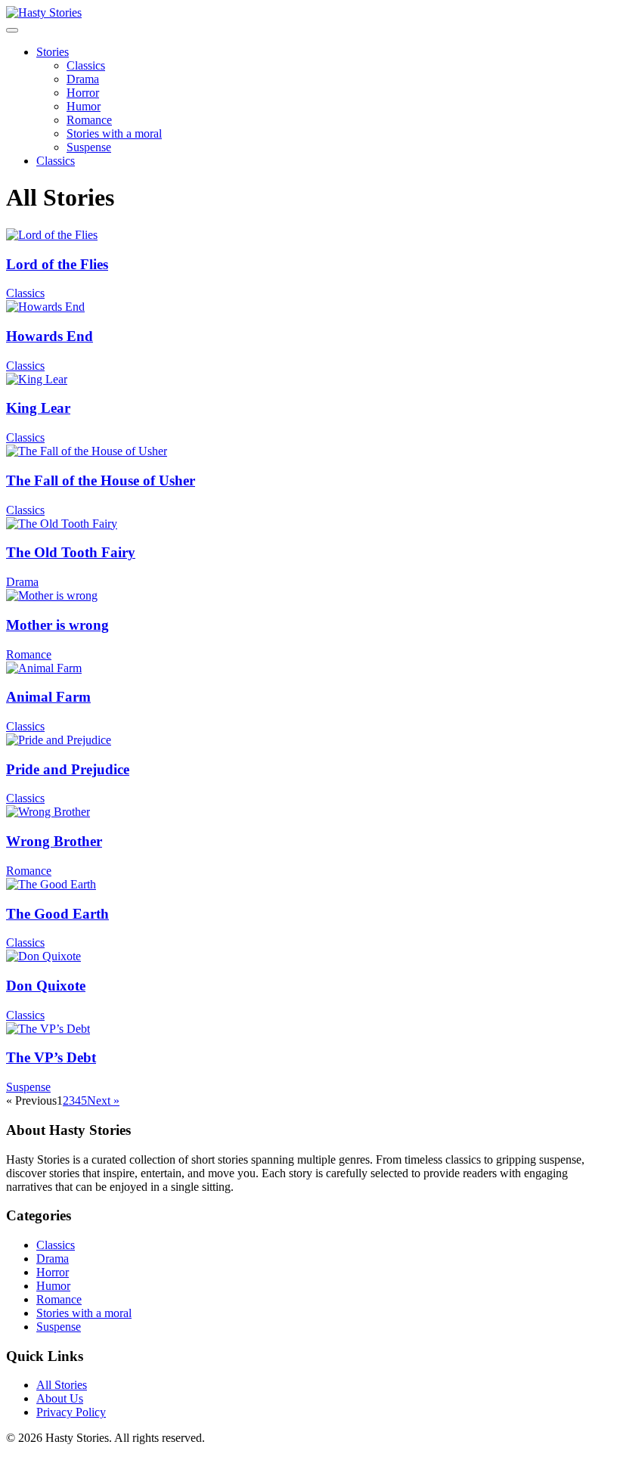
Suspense (89, 147)
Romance (89, 119)
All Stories (61, 1384)
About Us (59, 1398)
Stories (52, 51)
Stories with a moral (114, 133)
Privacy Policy (71, 1412)
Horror (83, 92)
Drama (83, 79)
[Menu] (12, 30)
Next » (103, 1100)
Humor (84, 106)
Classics (86, 65)
